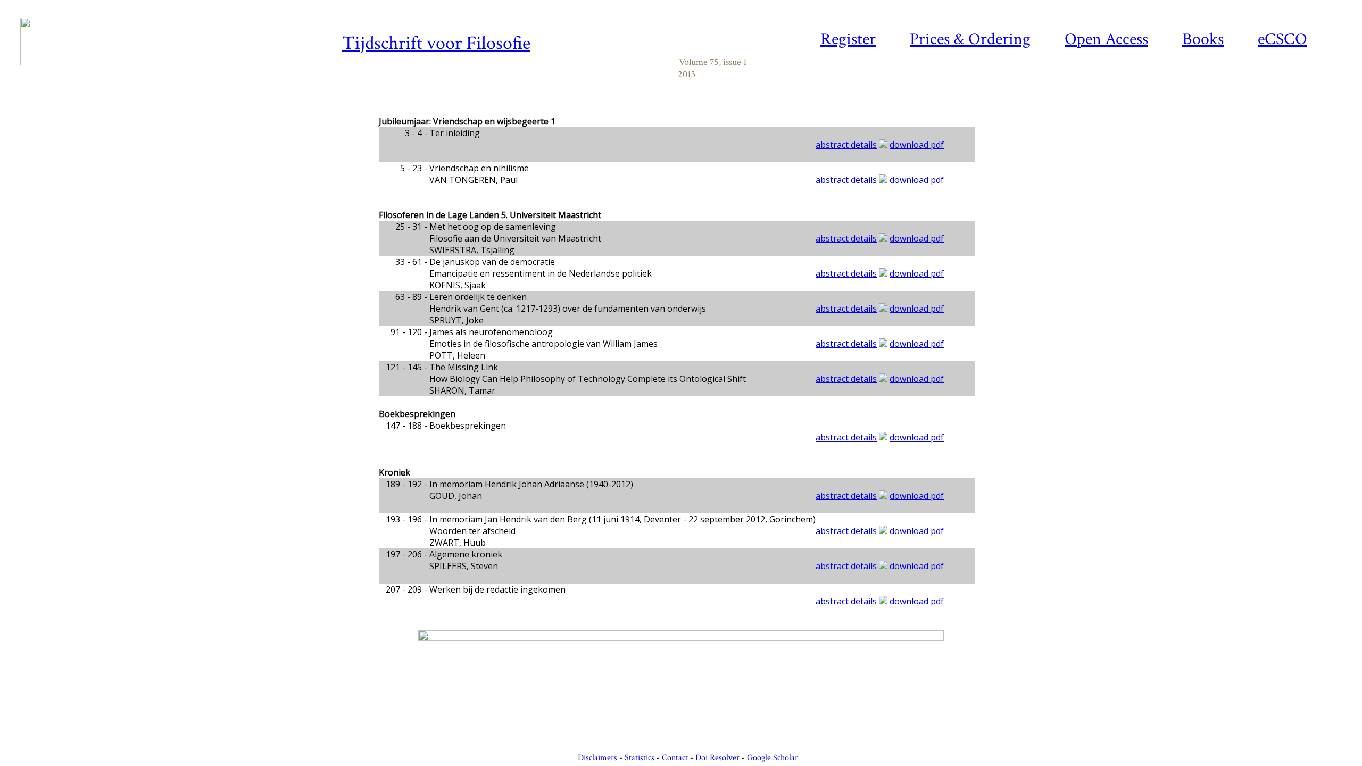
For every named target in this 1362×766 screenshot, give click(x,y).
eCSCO (1282, 39)
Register (848, 39)
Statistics (639, 757)
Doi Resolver (717, 757)
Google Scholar (772, 757)
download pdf (917, 145)
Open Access (1106, 39)
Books (1203, 39)
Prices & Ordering (970, 39)
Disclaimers (597, 757)
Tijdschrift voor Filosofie (436, 43)
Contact (675, 757)
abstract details (846, 145)
